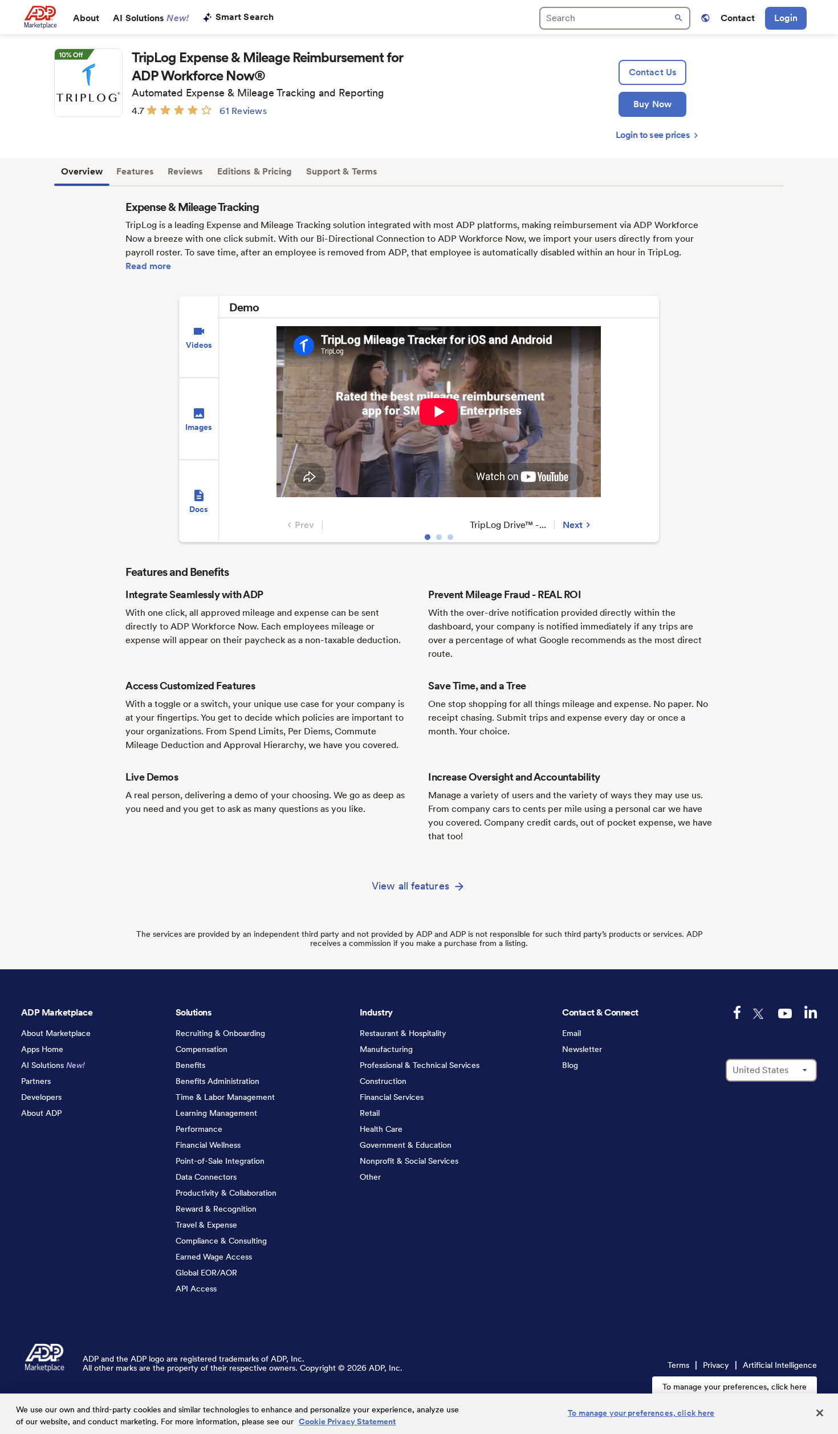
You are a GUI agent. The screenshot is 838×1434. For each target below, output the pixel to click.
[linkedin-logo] (810, 1012)
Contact (738, 18)
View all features (410, 886)
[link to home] (40, 17)
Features (135, 171)
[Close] (819, 1412)
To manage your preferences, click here (734, 1386)
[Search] (614, 18)
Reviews (186, 171)
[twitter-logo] (759, 1014)
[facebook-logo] (737, 1012)
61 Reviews (243, 110)
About (86, 18)
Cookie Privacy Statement (347, 1421)
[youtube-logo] (785, 1013)
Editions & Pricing (254, 171)
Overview (82, 171)
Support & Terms (342, 171)
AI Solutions (151, 18)
